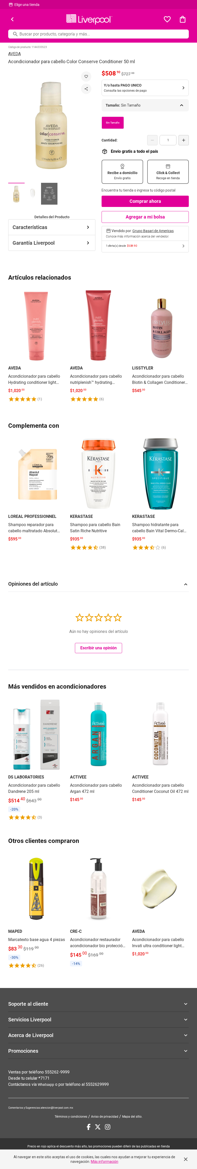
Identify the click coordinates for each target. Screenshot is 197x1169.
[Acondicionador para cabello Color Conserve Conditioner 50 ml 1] (16, 194)
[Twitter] (98, 1127)
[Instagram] (107, 1127)
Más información (104, 1162)
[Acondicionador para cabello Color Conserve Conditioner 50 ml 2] (33, 194)
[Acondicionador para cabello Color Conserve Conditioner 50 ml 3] (49, 194)
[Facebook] (89, 1127)
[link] (36, 345)
